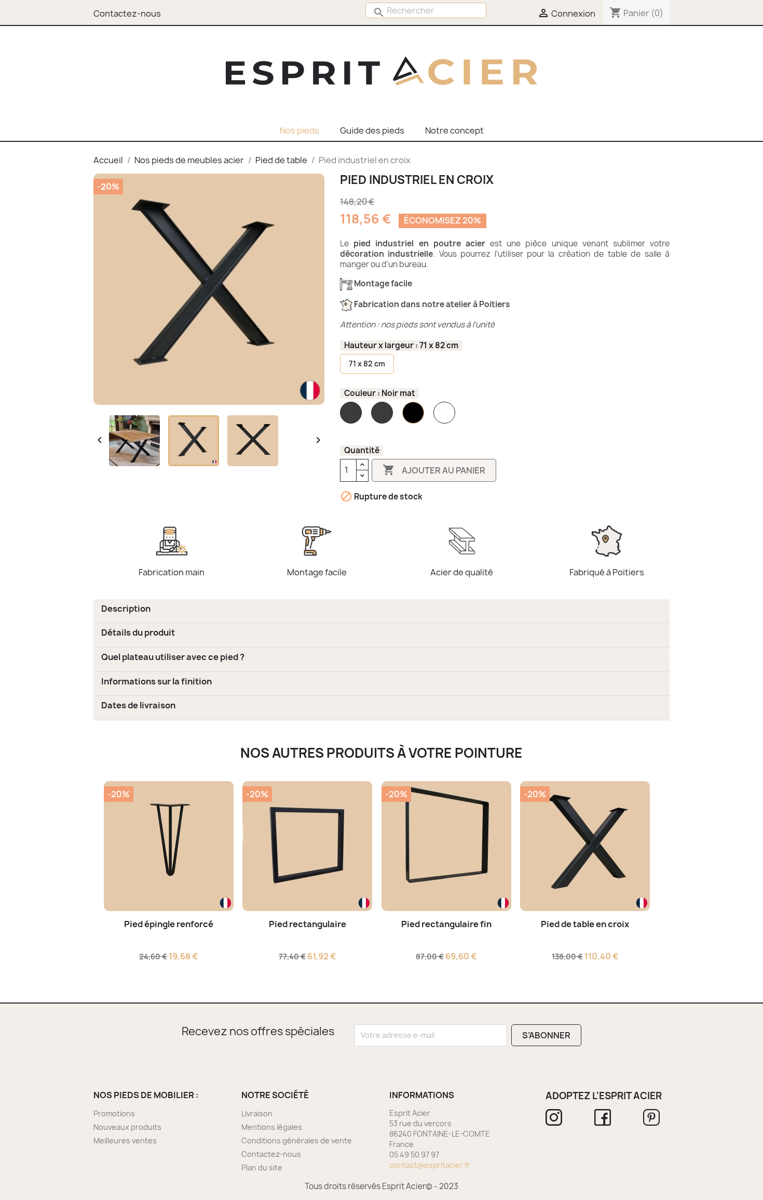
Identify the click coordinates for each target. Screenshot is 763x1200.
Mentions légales (271, 1127)
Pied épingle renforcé (168, 924)
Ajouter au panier (434, 470)
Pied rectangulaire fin (446, 924)
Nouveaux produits (127, 1127)
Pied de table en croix (585, 924)
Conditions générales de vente (296, 1140)
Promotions (114, 1113)
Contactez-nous (271, 1154)
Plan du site (261, 1167)
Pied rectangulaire (307, 924)
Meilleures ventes (125, 1140)
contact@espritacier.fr (429, 1165)
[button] (126, 608)
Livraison (256, 1113)
